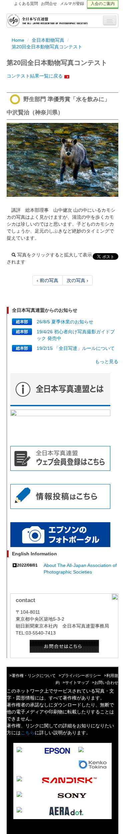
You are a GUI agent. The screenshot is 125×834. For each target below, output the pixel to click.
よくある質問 (26, 3)
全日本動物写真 (48, 40)
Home (18, 40)
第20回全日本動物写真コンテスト (47, 46)
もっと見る (106, 361)
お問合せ (49, 3)
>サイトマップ (76, 682)
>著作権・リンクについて (32, 675)
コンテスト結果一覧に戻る (35, 76)
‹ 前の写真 (47, 280)
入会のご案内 (103, 3)
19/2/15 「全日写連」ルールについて (76, 348)
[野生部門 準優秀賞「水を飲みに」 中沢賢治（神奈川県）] (62, 160)
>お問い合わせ (105, 682)
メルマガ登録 (72, 3)
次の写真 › (77, 280)
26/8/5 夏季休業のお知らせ (65, 321)
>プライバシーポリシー (80, 675)
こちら (28, 732)
